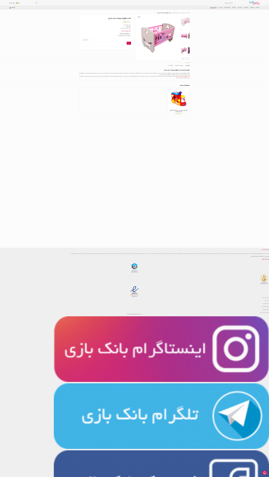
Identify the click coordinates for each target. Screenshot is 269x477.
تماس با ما (267, 300)
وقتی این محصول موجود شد (124, 35)
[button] (188, 59)
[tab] (187, 65)
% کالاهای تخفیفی (213, 7)
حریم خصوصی (266, 303)
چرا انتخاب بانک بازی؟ (264, 312)
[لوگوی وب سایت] (254, 3)
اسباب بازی (184, 13)
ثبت (129, 43)
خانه (189, 13)
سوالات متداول (266, 309)
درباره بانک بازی (265, 297)
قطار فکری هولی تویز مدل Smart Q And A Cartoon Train (178, 111)
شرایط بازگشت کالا (265, 306)
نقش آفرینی (114, 76)
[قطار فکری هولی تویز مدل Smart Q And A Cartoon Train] (178, 99)
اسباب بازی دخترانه (176, 13)
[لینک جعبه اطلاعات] (12, 7)
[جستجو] (36, 3)
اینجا (75, 253)
